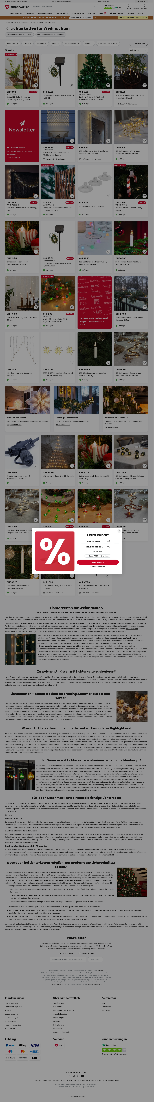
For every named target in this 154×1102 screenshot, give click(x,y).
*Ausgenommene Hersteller (97, 566)
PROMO (98, 556)
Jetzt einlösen (98, 562)
